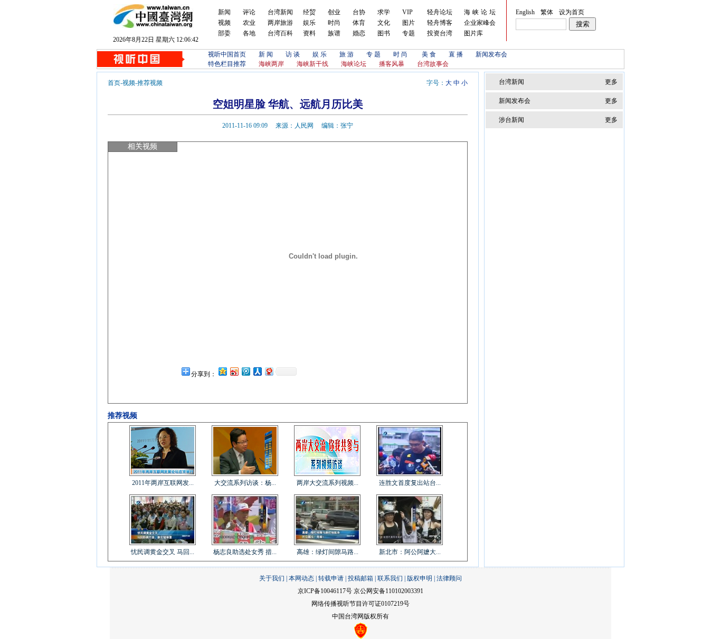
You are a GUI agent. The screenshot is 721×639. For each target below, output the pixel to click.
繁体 (546, 12)
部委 (224, 33)
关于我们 (271, 578)
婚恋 (359, 33)
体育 (359, 22)
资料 (309, 33)
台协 (359, 12)
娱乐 (309, 22)
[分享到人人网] (257, 371)
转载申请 (331, 578)
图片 (408, 22)
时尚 (334, 22)
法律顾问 (449, 578)
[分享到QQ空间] (222, 371)
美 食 (429, 54)
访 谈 (293, 54)
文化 (383, 22)
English (525, 12)
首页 (114, 83)
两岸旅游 (280, 22)
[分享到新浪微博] (234, 371)
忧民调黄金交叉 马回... (162, 552)
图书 (383, 33)
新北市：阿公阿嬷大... (410, 552)
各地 (249, 33)
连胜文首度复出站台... (410, 483)
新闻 (224, 12)
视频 (224, 22)
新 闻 (266, 54)
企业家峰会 (480, 22)
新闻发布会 (491, 54)
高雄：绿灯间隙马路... (327, 552)
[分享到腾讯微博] (245, 371)
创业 (334, 12)
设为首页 (571, 12)
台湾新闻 (280, 12)
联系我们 (390, 578)
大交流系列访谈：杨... (245, 483)
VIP (407, 12)
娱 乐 (319, 54)
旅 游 (346, 54)
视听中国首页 (227, 54)
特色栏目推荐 (227, 64)
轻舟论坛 (439, 12)
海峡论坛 (481, 12)
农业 (249, 22)
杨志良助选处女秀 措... (245, 552)
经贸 (309, 12)
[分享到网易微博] (268, 371)
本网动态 (301, 578)
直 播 (456, 54)
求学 (383, 12)
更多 (611, 81)
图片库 (473, 33)
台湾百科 (280, 33)
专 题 (373, 54)
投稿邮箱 (360, 578)
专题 (408, 33)
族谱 (334, 33)
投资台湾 (439, 33)
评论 (249, 12)
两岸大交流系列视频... (327, 483)
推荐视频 (150, 83)
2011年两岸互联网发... (163, 483)
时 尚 (401, 54)
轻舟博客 (439, 22)
